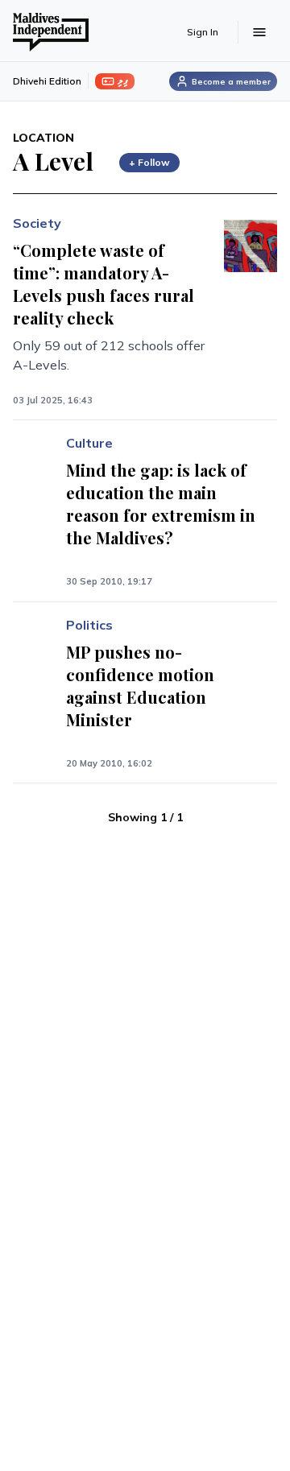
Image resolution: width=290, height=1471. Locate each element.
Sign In (202, 32)
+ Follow (149, 162)
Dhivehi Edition (47, 81)
